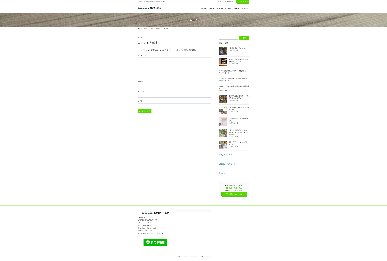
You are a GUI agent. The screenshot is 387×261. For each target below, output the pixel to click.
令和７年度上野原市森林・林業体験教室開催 (233, 78)
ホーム (220, 1)
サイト (140, 101)
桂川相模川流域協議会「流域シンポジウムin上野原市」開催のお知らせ (239, 132)
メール (141, 91)
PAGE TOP (377, 251)
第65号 (140, 37)
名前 (140, 82)
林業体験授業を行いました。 (238, 48)
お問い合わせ (244, 2)
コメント (142, 55)
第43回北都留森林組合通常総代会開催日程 (232, 71)
